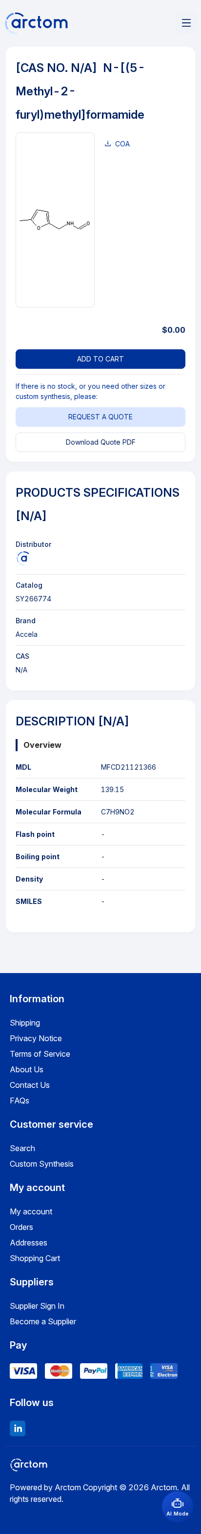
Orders (21, 1227)
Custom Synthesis (42, 1164)
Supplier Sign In (37, 1306)
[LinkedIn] (17, 1428)
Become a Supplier (43, 1321)
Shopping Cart (35, 1258)
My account (31, 1211)
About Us (26, 1069)
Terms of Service (40, 1054)
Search (22, 1148)
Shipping (25, 1023)
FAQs (19, 1100)
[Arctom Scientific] (23, 558)
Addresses (28, 1242)
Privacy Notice (36, 1038)
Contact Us (30, 1085)
